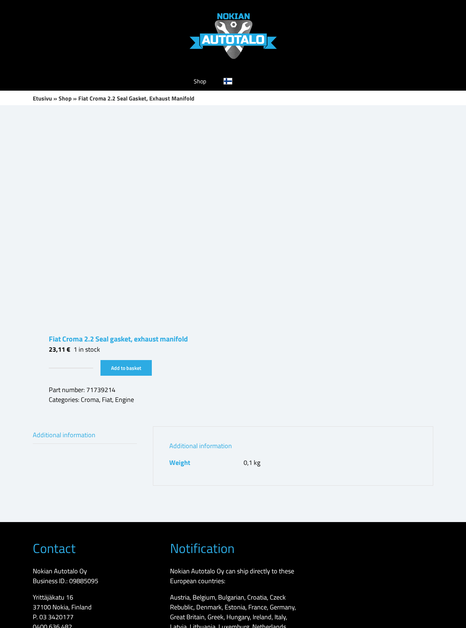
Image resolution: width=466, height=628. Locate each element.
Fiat (107, 399)
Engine (124, 399)
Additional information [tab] (64, 435)
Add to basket (126, 368)
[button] (261, 81)
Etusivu (42, 98)
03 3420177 (56, 617)
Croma (90, 399)
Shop (65, 98)
